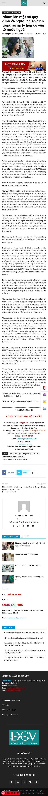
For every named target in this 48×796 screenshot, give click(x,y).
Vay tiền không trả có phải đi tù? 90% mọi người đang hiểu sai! (24, 633)
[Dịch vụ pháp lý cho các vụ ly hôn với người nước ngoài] (8, 546)
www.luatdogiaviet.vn (14, 690)
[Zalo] (44, 408)
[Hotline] (44, 387)
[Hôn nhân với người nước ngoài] (8, 568)
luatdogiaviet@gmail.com (16, 688)
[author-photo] (24, 512)
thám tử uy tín (26, 793)
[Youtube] (34, 526)
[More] (32, 472)
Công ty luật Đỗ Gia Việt (14, 34)
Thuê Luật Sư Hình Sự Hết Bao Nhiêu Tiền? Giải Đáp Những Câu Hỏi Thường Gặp (24, 659)
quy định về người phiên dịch (13, 456)
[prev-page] (3, 588)
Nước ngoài (16, 12)
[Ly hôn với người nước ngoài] (8, 557)
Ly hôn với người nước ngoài (26, 554)
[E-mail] (44, 401)
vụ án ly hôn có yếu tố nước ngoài (15, 459)
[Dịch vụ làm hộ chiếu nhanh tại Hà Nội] (8, 579)
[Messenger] (44, 394)
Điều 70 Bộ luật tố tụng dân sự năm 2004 (24, 454)
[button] (4, 3)
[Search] (44, 3)
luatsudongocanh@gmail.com (27, 438)
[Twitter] (29, 526)
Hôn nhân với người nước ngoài (28, 566)
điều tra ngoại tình (38, 793)
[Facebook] (14, 526)
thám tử (35, 791)
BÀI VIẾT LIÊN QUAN (11, 537)
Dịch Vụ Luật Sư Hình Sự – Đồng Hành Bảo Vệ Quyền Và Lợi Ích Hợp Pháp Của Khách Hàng (24, 644)
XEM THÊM (25, 537)
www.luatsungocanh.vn (24, 444)
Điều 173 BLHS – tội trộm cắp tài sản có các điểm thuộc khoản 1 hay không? (12, 489)
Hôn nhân (6, 12)
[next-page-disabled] (7, 588)
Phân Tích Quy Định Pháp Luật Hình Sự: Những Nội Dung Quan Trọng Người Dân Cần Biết (24, 651)
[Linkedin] (19, 526)
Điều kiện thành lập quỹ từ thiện (35, 487)
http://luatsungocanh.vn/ (24, 519)
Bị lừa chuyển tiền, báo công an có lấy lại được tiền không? (23, 638)
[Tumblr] (24, 526)
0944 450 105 (12, 793)
